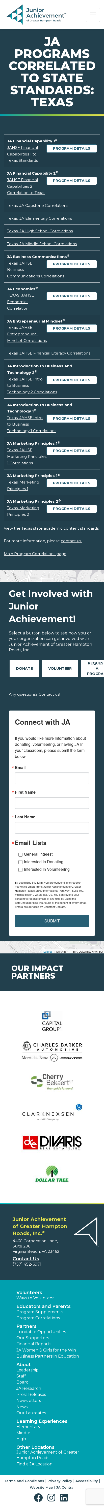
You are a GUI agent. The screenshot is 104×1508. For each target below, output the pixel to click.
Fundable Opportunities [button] (41, 1331)
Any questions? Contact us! (34, 694)
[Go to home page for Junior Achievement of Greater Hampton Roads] (37, 15)
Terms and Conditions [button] (24, 1481)
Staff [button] (21, 1376)
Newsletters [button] (28, 1400)
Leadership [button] (27, 1370)
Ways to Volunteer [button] (35, 1298)
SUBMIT (52, 921)
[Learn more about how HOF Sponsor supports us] (52, 1054)
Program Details (71, 148)
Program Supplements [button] (39, 1311)
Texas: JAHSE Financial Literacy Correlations (48, 353)
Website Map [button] (41, 1487)
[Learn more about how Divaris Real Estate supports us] (52, 1146)
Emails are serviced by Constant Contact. (40, 907)
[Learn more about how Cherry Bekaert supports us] (52, 1085)
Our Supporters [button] (32, 1337)
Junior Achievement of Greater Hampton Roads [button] (47, 1455)
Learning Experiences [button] (41, 1421)
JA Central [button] (65, 1487)
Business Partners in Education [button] (47, 1356)
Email (20, 767)
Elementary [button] (28, 1426)
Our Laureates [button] (31, 1412)
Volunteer (60, 668)
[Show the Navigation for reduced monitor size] (93, 15)
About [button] (23, 1364)
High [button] (21, 1438)
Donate (24, 668)
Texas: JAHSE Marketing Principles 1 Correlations (26, 456)
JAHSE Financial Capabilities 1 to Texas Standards (22, 154)
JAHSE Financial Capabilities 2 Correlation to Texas (26, 186)
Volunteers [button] (29, 1292)
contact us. (71, 540)
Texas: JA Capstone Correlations (37, 205)
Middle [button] (23, 1432)
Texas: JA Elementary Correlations (39, 218)
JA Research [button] (28, 1388)
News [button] (22, 1406)
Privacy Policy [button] (59, 1481)
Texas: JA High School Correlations (40, 231)
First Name (25, 792)
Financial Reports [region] (33, 1343)
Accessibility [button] (86, 1481)
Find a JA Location (34, 1464)
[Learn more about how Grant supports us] (52, 1024)
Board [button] (22, 1382)
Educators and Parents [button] (43, 1306)
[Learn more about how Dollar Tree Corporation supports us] (52, 1176)
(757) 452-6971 (27, 1264)
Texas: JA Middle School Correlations (42, 243)
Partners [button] (26, 1326)
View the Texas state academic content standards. (51, 528)
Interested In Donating (43, 861)
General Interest (38, 854)
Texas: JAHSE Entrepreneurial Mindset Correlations (27, 334)
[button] (39, 1497)
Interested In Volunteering (47, 869)
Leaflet (47, 951)
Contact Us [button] (26, 1259)
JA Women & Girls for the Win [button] (46, 1350)
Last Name (25, 817)
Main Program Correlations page (35, 553)
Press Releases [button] (31, 1394)
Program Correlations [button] (38, 1318)
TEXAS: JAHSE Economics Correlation (20, 301)
